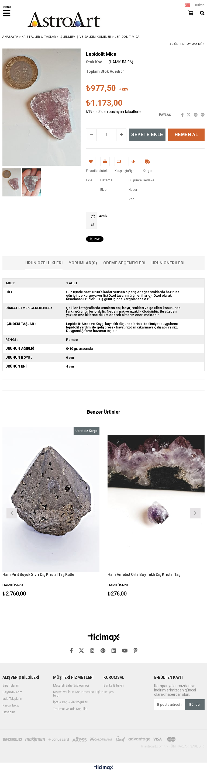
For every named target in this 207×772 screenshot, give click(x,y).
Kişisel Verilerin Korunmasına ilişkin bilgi (78, 694)
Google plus (203, 114)
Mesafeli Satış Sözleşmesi (71, 685)
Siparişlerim (10, 685)
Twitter (189, 114)
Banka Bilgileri (114, 685)
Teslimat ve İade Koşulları (70, 709)
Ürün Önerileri (167, 263)
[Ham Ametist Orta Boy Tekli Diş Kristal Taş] (156, 499)
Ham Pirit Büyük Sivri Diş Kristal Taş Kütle (38, 574)
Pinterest (196, 114)
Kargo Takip (10, 705)
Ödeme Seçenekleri (124, 263)
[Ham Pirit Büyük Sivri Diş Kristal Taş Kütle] (50, 499)
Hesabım (8, 712)
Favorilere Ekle (51, 512)
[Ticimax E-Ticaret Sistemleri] (103, 768)
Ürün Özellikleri (44, 263)
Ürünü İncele (75, 512)
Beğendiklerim (12, 692)
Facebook (182, 114)
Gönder (195, 704)
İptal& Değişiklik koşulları (70, 702)
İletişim (109, 692)
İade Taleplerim (12, 699)
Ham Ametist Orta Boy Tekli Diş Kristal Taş (144, 574)
